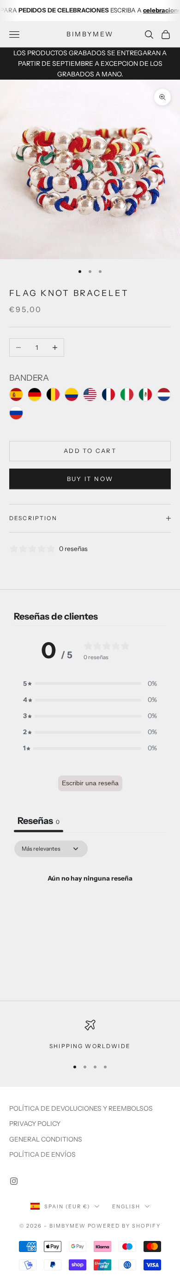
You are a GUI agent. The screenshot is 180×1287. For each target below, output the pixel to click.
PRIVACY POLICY (34, 1123)
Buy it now (90, 478)
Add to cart (90, 450)
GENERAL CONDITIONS (45, 1139)
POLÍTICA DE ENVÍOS (42, 1154)
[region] (90, 1035)
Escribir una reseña (90, 783)
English (126, 1206)
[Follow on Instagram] (13, 1181)
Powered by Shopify (124, 1226)
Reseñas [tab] (39, 820)
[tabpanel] (90, 910)
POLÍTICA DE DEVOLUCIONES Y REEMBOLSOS (81, 1108)
